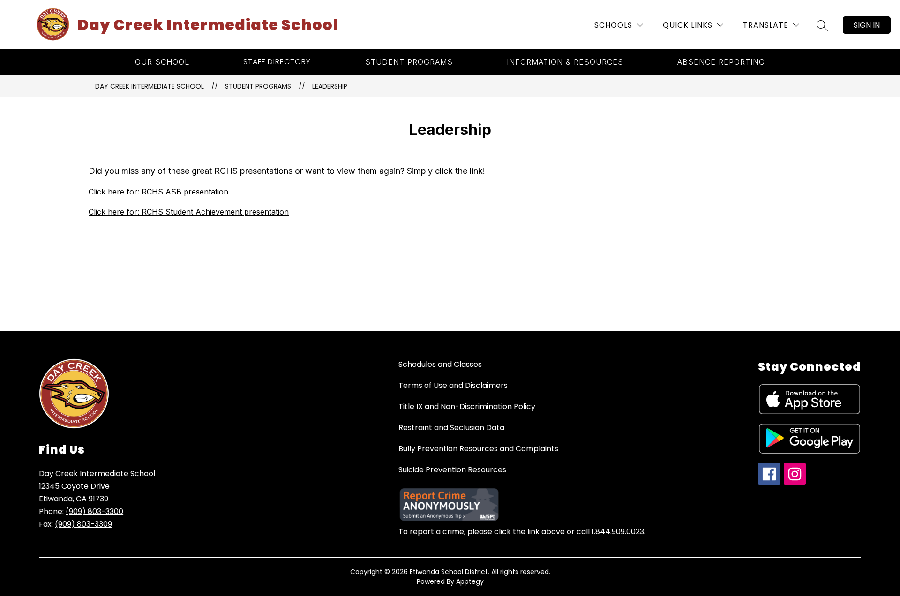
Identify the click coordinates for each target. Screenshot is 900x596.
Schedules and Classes (440, 364)
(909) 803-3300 (94, 511)
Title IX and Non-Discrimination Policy (466, 406)
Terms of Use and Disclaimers (453, 385)
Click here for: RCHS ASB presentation (158, 191)
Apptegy (470, 581)
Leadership (329, 86)
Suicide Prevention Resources (452, 469)
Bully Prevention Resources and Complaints (478, 448)
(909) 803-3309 (83, 524)
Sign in (867, 25)
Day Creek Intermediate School (149, 86)
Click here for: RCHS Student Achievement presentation (189, 211)
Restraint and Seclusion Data (451, 427)
